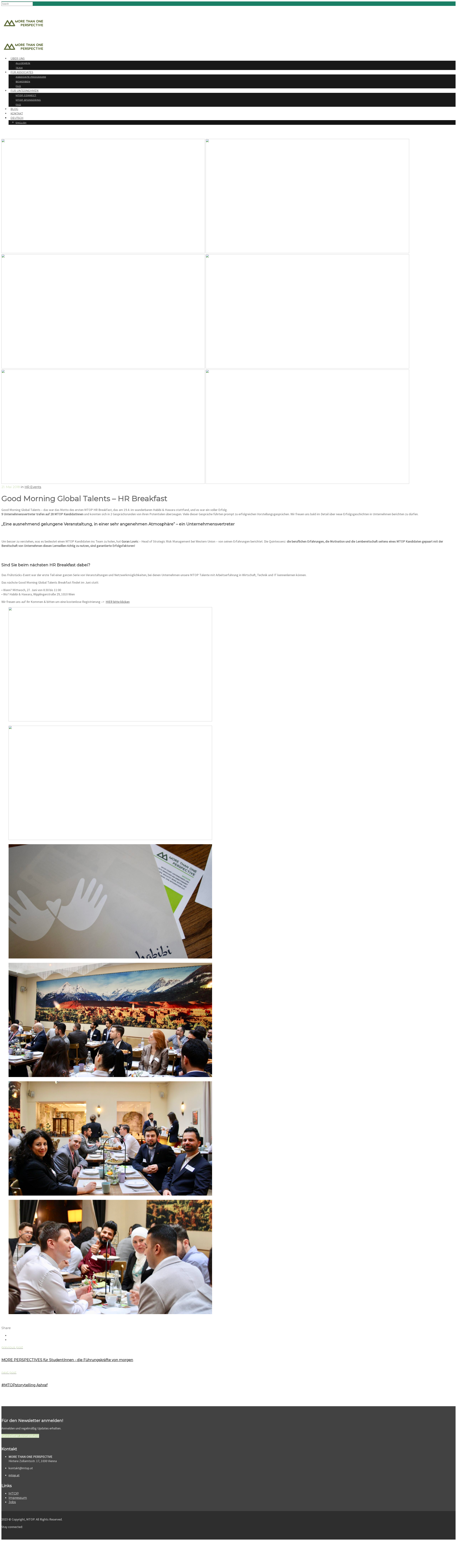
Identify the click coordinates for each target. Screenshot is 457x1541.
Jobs (12, 1502)
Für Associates (22, 72)
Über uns (18, 58)
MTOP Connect (26, 95)
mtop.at (14, 1475)
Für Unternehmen (25, 90)
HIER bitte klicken (118, 602)
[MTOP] (23, 15)
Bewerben (23, 81)
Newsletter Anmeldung (20, 1436)
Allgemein (23, 63)
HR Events (33, 487)
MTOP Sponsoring (28, 100)
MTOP (14, 1493)
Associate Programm (31, 77)
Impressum (18, 1498)
